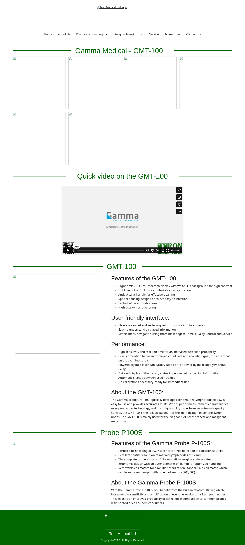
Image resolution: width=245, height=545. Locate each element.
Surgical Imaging (125, 34)
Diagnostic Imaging (89, 34)
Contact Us (193, 34)
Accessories (172, 34)
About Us (64, 34)
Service (154, 34)
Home (48, 34)
